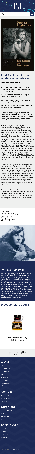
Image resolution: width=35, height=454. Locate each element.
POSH (4, 419)
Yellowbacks (6, 380)
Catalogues (5, 377)
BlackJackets (6, 383)
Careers (4, 401)
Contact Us (5, 395)
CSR (3, 413)
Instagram (5, 434)
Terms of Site (6, 368)
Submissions (6, 398)
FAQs (4, 374)
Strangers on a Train (17, 338)
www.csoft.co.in (14, 449)
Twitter (4, 431)
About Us (5, 366)
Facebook (5, 429)
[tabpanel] (17, 325)
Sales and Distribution (9, 386)
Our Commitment (7, 410)
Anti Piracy (5, 416)
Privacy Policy (6, 371)
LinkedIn (4, 437)
